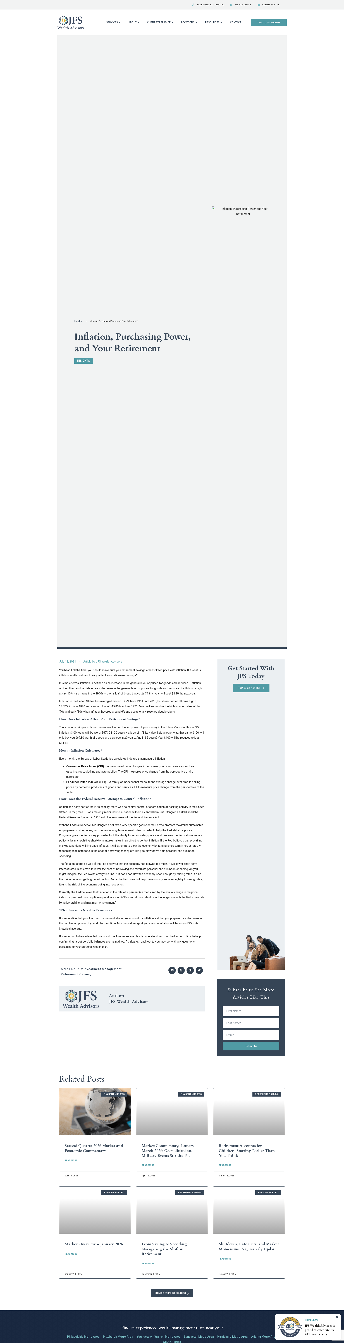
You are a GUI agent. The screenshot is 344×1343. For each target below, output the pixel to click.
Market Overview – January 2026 (94, 1244)
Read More (71, 1160)
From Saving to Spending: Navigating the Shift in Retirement (165, 1249)
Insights (78, 321)
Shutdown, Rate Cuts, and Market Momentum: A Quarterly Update (249, 1247)
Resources (212, 22)
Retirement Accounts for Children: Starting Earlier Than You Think (247, 1150)
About (132, 22)
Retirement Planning (76, 974)
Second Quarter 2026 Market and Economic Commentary (94, 1148)
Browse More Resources (170, 1293)
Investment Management (103, 969)
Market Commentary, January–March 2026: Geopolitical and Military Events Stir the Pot (169, 1150)
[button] (172, 970)
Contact (235, 22)
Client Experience (159, 22)
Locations (188, 22)
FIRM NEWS (311, 1319)
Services (112, 22)
